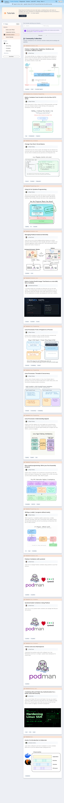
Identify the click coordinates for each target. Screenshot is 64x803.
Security (32, 688)
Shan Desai (31, 53)
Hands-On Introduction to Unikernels (36, 740)
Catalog (6, 1)
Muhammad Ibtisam (33, 285)
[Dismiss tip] (60, 29)
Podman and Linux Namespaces (34, 646)
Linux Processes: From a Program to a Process (39, 329)
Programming (41, 94)
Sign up (60, 1)
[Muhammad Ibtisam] (26, 285)
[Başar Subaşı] (26, 101)
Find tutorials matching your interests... (32, 23)
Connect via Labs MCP (38, 31)
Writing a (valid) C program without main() (37, 512)
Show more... (6, 53)
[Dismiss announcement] (62, 4)
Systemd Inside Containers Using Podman (37, 603)
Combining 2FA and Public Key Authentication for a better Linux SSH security (40, 692)
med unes (31, 696)
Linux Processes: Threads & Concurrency (37, 373)
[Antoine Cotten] (26, 743)
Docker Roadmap (14, 1)
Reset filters (11, 56)
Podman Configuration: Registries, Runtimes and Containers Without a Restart (39, 49)
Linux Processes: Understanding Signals (37, 418)
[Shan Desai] (26, 53)
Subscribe (23, 15)
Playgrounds (22, 1)
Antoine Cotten (32, 742)
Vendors (28, 1)
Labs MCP (33, 1)
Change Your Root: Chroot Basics (35, 144)
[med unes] (26, 696)
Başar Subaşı (32, 101)
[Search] (56, 1)
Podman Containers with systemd (35, 559)
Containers (32, 45)
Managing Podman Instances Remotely (36, 234)
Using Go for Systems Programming (35, 189)
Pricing (38, 1)
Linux (37, 45)
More (42, 1)
